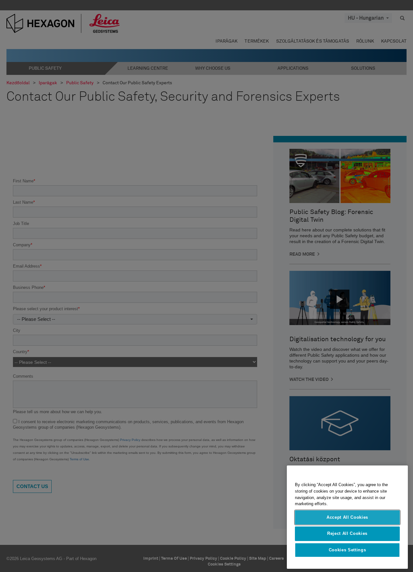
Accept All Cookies (347, 517)
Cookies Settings (347, 549)
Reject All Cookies (347, 533)
